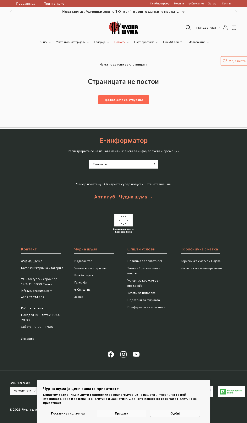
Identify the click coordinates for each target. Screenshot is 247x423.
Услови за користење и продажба (144, 283)
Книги (43, 41)
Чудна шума (31, 409)
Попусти (119, 41)
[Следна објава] (236, 11)
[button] (188, 27)
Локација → (29, 338)
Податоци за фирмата (143, 300)
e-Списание (82, 289)
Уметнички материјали (70, 41)
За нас (212, 3)
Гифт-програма (144, 41)
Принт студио (54, 3)
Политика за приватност (144, 261)
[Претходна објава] (11, 11)
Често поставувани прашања (201, 268)
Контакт (227, 3)
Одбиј (175, 413)
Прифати (121, 413)
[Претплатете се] (154, 164)
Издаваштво (197, 41)
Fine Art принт (84, 275)
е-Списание (196, 3)
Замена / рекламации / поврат (144, 270)
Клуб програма (160, 3)
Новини (179, 3)
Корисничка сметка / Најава (201, 261)
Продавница (25, 3)
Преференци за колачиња (146, 307)
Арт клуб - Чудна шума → (123, 196)
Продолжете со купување (124, 99)
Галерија (100, 41)
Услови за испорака (141, 292)
